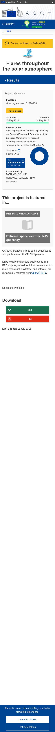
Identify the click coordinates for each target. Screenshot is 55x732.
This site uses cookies (17, 708)
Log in (27, 13)
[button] (34, 13)
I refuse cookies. (27, 727)
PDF (30, 319)
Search (42, 13)
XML (30, 310)
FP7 (9, 31)
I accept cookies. (27, 719)
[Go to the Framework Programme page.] (27, 53)
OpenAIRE (37, 273)
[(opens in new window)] (12, 12)
